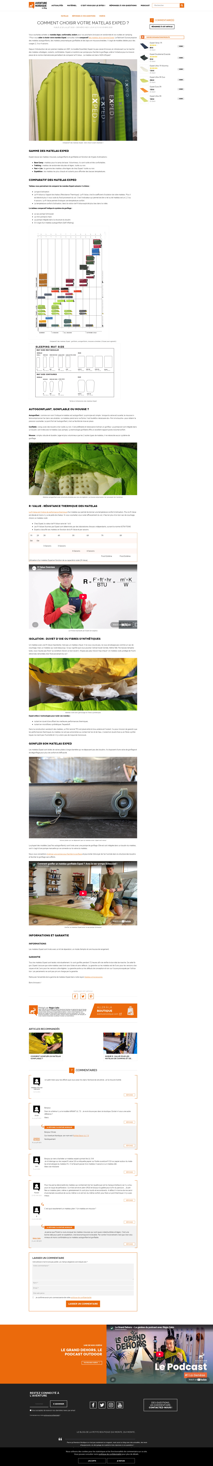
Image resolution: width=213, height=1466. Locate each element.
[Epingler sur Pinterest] (91, 996)
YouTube (119, 1405)
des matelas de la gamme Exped (101, 37)
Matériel (72, 5)
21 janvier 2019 (37, 1241)
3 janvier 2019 (36, 1219)
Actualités (57, 5)
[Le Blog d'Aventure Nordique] (39, 5)
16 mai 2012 (36, 1092)
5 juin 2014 (36, 1169)
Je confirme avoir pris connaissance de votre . (63, 1297)
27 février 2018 (36, 1195)
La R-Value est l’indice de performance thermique (48, 512)
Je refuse (121, 1461)
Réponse (129, 1095)
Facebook (93, 1405)
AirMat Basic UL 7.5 (81, 1135)
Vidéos (102, 16)
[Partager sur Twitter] (83, 996)
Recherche (182, 5)
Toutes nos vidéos (91, 1362)
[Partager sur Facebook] (75, 996)
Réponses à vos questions (123, 5)
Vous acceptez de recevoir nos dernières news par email (53, 1410)
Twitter (102, 1405)
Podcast (145, 5)
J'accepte (92, 1461)
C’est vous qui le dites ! (93, 5)
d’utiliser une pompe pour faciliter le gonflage (64, 854)
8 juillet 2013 (36, 1118)
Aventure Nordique (36, 1139)
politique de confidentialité (110, 1454)
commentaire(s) (162, 20)
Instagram (111, 1405)
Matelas (64, 16)
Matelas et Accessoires (94, 977)
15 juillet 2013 (36, 1142)
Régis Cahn (54, 1007)
